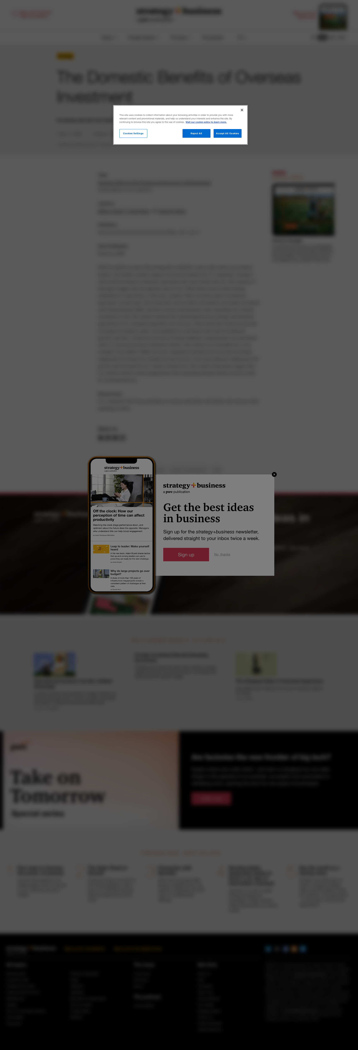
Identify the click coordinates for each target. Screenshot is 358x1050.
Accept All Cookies (227, 133)
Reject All (196, 133)
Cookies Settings (133, 133)
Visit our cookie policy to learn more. (206, 122)
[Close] (242, 110)
